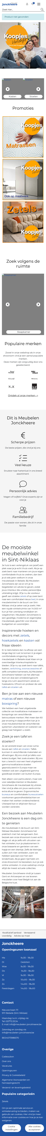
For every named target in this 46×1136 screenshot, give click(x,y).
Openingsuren (9, 1070)
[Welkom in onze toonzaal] (23, 902)
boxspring (9, 703)
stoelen (15, 687)
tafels (4, 687)
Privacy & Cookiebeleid (13, 1075)
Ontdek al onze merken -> (23, 395)
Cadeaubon (8, 1056)
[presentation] (8, 89)
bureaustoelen (35, 794)
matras (7, 699)
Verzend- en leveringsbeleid (16, 1087)
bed (33, 599)
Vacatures (7, 1066)
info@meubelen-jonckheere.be (25, 1024)
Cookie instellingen (11, 1128)
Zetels (5, 1101)
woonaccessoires (30, 668)
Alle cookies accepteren (34, 1128)
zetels (23, 596)
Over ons (6, 1061)
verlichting (15, 668)
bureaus (6, 794)
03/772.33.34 (12, 1021)
